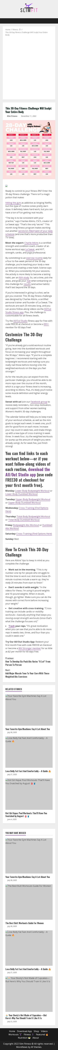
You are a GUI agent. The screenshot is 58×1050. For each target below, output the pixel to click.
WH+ (46, 324)
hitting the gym (13, 202)
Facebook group (39, 401)
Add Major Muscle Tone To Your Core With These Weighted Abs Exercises (27, 673)
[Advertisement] (29, 67)
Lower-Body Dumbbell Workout (21, 494)
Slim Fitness (12, 116)
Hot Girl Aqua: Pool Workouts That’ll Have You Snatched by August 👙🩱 (29, 794)
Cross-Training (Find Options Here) (34, 533)
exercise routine (34, 257)
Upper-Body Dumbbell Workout (24, 502)
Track (11, 625)
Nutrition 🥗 (24, 1037)
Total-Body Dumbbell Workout (24, 519)
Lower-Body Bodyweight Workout (32, 490)
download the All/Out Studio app (27, 472)
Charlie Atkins (31, 242)
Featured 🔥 (42, 1034)
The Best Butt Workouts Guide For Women (29, 902)
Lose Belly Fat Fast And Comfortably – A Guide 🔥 (29, 752)
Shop (36, 1031)
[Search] (52, 21)
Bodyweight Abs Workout (26, 525)
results (27, 284)
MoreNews (21, 1047)
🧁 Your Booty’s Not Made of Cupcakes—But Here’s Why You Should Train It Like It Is (29, 994)
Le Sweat (29, 249)
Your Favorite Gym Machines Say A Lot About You (29, 710)
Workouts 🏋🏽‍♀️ (15, 1034)
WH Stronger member (29, 648)
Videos (44, 1031)
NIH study (24, 277)
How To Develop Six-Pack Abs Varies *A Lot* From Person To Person (27, 661)
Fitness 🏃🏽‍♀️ (29, 1034)
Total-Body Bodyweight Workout (33, 516)
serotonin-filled (26, 230)
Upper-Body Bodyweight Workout (33, 499)
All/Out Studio (20, 320)
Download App (24, 1031)
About (36, 1037)
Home (12, 1031)
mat (29, 280)
